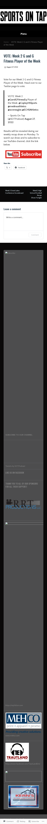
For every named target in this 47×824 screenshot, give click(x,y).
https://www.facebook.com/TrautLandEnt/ (22, 764)
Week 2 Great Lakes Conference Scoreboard (14, 191)
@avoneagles (14, 109)
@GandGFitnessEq (17, 99)
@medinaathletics (17, 106)
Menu (23, 33)
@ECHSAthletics (30, 109)
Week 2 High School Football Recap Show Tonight (36, 194)
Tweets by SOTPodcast (15, 466)
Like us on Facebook (14, 472)
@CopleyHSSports (28, 102)
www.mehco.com (12, 735)
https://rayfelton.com (14, 705)
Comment (35, 235)
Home (6, 42)
